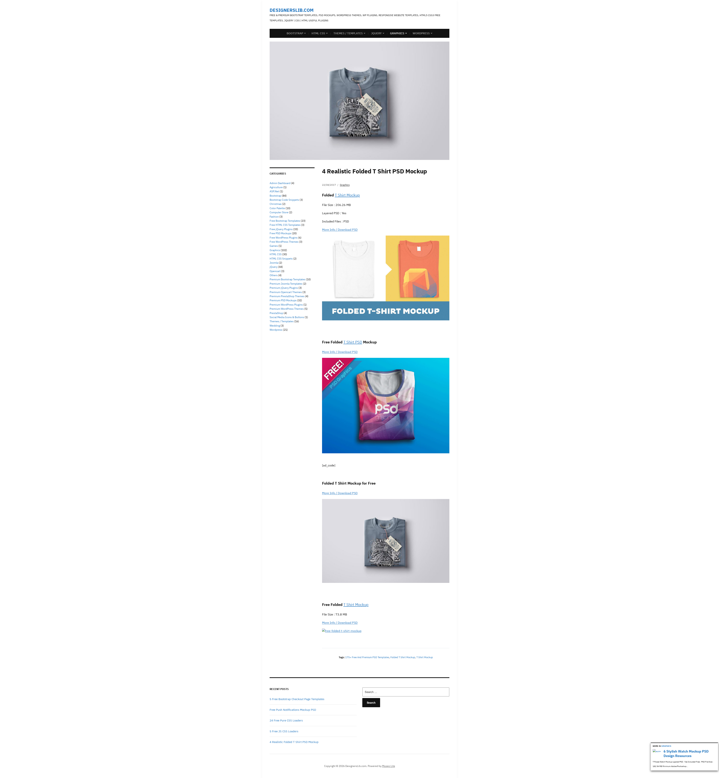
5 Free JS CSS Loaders (284, 731)
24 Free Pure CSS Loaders (286, 720)
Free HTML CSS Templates (285, 225)
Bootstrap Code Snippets (284, 199)
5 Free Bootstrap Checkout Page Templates (297, 699)
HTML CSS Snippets (281, 258)
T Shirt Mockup (347, 195)
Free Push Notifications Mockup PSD (293, 710)
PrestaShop (276, 313)
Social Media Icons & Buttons (287, 317)
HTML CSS (318, 33)
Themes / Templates (348, 33)
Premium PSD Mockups (283, 300)
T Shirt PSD (352, 342)
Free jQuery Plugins (281, 229)
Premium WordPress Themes (287, 308)
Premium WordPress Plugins (286, 304)
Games (274, 246)
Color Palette (277, 208)
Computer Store (279, 212)
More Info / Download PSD (340, 229)
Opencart (275, 271)
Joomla (274, 262)
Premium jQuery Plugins (284, 287)
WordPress (421, 33)
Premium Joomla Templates (286, 283)
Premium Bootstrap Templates (287, 279)
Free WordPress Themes (284, 241)
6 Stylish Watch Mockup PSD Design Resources (686, 753)
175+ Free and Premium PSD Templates (367, 657)
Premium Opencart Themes (286, 292)
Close (716, 745)
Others (274, 275)
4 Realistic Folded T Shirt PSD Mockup (294, 742)
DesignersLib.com (292, 10)
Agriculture (276, 187)
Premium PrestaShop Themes (287, 296)
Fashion (274, 216)
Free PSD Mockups (280, 233)
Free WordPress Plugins (284, 237)
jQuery (376, 33)
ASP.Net (274, 191)
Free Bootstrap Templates (285, 220)
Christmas (276, 204)
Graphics (397, 33)
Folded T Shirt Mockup (402, 657)
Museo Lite (388, 766)
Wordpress (276, 329)
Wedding (275, 325)
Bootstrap (295, 33)
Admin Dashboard (280, 183)
